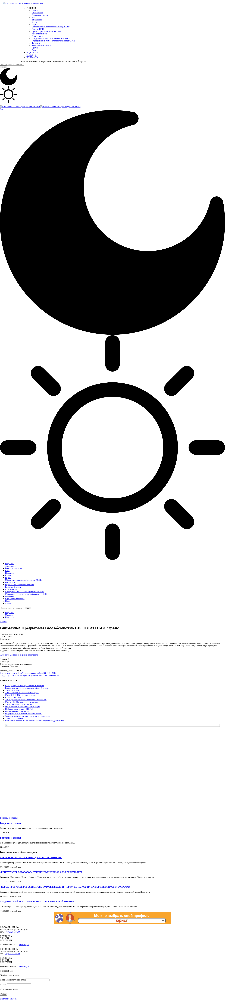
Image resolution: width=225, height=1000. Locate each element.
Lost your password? (8, 999)
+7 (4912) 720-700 (12, 932)
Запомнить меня (10, 989)
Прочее (3, 622)
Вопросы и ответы (9, 818)
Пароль (3, 984)
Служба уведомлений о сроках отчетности (19, 655)
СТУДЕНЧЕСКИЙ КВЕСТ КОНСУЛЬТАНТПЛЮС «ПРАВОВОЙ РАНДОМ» (37, 901)
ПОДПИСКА (6, 936)
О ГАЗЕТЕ (5, 938)
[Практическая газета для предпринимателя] (40, 106)
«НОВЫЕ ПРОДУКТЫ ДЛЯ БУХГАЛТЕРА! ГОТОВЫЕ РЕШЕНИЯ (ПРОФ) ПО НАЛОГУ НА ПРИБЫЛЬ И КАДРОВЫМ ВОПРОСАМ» (65, 887)
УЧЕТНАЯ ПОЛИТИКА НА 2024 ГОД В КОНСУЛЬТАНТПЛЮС (31, 857)
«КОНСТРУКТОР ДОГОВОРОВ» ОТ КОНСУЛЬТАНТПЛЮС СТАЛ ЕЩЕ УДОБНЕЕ (41, 872)
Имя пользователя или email (12, 980)
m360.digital (24, 944)
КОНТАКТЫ (6, 940)
